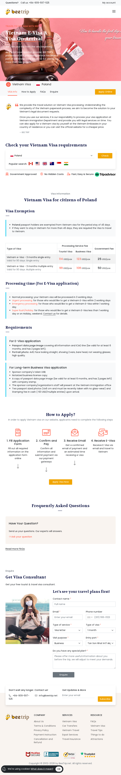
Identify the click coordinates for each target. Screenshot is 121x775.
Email (56, 611)
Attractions (97, 739)
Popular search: (18, 163)
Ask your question (21, 536)
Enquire (54, 91)
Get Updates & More (74, 690)
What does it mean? (42, 768)
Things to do (97, 734)
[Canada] (31, 163)
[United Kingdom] (45, 163)
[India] (66, 163)
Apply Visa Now (60, 481)
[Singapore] (59, 163)
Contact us (49, 313)
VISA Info (12, 91)
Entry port (92, 637)
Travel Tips (96, 730)
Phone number (94, 611)
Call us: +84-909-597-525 (35, 2)
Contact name (62, 598)
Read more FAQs (15, 548)
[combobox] (52, 155)
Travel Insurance (71, 739)
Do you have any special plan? (70, 650)
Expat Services (70, 734)
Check (105, 155)
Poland (46, 84)
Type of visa (93, 624)
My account (109, 2)
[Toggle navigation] (114, 12)
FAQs (43, 91)
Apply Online (105, 91)
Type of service (62, 624)
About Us (39, 721)
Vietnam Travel (70, 730)
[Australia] (52, 163)
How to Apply (29, 91)
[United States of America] (38, 163)
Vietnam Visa (21, 84)
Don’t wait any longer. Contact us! (28, 690)
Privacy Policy (41, 730)
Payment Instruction (45, 734)
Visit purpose (61, 637)
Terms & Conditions (45, 725)
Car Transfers (69, 725)
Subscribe (105, 699)
